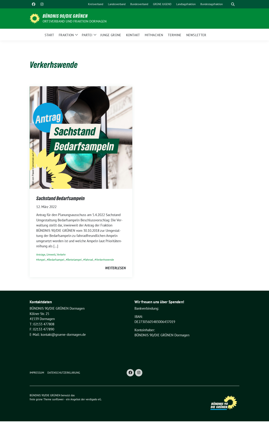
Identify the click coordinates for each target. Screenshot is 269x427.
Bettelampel (74, 259)
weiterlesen (115, 268)
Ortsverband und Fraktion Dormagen (75, 21)
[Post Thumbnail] (81, 137)
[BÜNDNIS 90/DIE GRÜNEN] (35, 18)
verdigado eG (93, 399)
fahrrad (89, 259)
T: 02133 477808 (42, 324)
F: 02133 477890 (42, 329)
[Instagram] (42, 4)
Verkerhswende (105, 259)
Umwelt (51, 254)
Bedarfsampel (56, 259)
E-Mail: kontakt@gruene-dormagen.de (58, 334)
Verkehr (61, 254)
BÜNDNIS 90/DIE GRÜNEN (65, 16)
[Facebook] (33, 4)
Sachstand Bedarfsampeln (60, 198)
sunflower (58, 399)
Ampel (41, 259)
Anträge (40, 254)
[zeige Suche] (232, 4)
